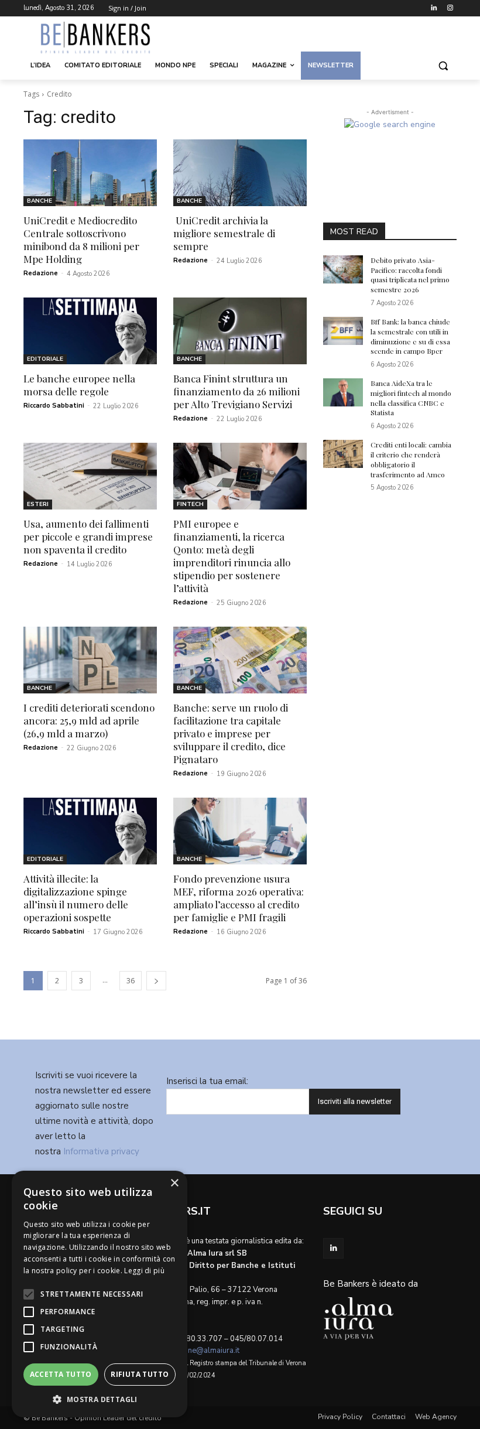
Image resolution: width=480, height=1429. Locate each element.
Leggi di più (144, 1271)
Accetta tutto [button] (61, 1374)
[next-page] (156, 980)
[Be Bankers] (103, 37)
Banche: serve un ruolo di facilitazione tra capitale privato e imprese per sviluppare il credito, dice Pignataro (230, 733)
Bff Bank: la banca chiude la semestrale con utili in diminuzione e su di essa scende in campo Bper (410, 336)
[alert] (99, 1294)
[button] (443, 66)
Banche (39, 201)
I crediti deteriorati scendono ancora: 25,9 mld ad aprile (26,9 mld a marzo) (89, 720)
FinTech (190, 504)
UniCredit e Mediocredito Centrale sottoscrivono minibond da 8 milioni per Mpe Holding (81, 239)
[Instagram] (450, 8)
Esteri (38, 504)
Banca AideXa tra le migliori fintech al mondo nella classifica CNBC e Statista (411, 397)
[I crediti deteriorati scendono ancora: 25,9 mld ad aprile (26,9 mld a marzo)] (90, 660)
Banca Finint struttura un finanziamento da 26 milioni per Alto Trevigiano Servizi (236, 391)
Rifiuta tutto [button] (140, 1374)
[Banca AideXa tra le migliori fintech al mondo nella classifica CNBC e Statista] (343, 392)
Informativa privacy (101, 1151)
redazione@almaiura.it (200, 1350)
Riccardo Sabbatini (53, 405)
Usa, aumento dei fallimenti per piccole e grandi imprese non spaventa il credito (88, 536)
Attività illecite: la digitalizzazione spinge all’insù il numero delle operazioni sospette (75, 898)
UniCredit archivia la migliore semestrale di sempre (224, 233)
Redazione (40, 273)
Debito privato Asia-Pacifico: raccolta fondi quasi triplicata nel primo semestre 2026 (410, 274)
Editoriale (45, 359)
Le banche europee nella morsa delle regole (79, 385)
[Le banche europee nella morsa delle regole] (90, 331)
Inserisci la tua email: (207, 1081)
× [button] (174, 1183)
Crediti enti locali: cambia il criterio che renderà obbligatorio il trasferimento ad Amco (411, 459)
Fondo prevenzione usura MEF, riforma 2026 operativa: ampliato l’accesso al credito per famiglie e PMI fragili (238, 898)
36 (130, 981)
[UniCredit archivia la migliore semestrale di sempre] (240, 172)
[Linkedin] (433, 8)
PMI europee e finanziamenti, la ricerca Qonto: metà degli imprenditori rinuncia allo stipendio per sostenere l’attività (231, 555)
